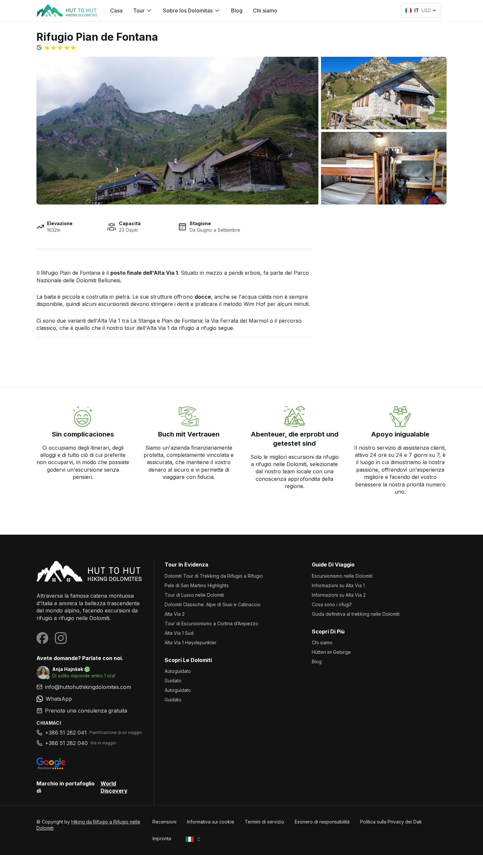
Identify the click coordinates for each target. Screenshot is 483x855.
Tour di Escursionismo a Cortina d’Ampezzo (211, 623)
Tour (139, 10)
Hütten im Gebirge (331, 652)
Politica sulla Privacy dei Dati (391, 821)
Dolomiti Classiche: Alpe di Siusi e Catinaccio (213, 604)
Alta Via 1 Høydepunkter (191, 642)
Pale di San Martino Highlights (197, 585)
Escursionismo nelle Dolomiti (342, 576)
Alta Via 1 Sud (179, 633)
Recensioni (164, 821)
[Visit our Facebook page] (42, 638)
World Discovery (114, 787)
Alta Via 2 (175, 614)
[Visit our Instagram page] (61, 638)
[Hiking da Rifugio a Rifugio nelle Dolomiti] (89, 571)
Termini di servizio (264, 821)
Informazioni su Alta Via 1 (338, 585)
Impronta (161, 838)
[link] (89, 699)
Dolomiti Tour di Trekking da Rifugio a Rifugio (214, 576)
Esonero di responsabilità (322, 821)
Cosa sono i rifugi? (332, 604)
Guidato (173, 680)
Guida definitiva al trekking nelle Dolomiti (356, 614)
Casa (116, 10)
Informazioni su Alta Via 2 (339, 595)
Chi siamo (265, 10)
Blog (236, 10)
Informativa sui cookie (210, 821)
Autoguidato (178, 671)
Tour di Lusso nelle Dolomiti (194, 595)
